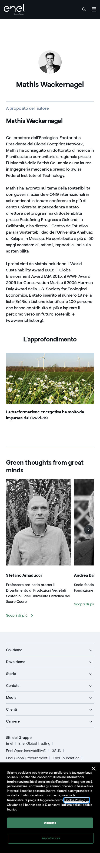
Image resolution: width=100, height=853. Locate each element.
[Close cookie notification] (94, 769)
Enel (9, 743)
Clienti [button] (11, 709)
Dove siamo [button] (15, 662)
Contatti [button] (13, 685)
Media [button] (11, 697)
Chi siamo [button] (14, 650)
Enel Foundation (66, 758)
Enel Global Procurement (26, 758)
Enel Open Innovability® (26, 750)
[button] (88, 529)
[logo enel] (14, 9)
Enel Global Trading (34, 743)
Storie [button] (11, 673)
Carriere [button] (13, 721)
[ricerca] (83, 9)
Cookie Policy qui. (76, 800)
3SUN (56, 750)
